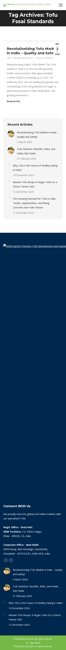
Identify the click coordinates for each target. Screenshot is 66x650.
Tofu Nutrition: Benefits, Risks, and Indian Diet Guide (36, 151)
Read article (13, 101)
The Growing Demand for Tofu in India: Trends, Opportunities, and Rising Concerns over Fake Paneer (34, 203)
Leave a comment (44, 57)
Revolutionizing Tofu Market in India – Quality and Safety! (37, 134)
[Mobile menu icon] (61, 5)
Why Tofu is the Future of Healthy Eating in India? (35, 168)
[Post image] (11, 133)
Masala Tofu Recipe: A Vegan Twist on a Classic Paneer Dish (35, 184)
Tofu (9, 57)
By (23, 57)
